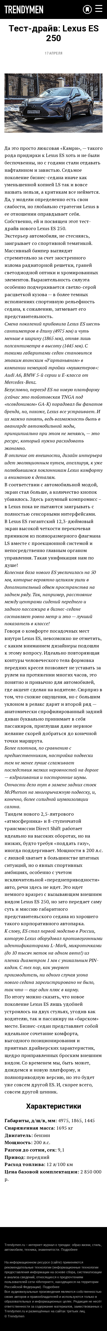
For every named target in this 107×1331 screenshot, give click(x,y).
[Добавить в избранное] (87, 9)
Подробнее (69, 1249)
